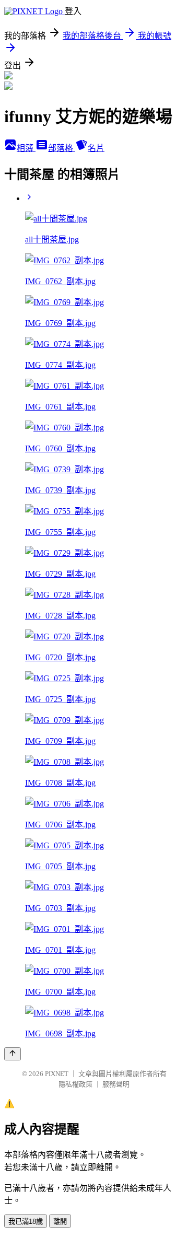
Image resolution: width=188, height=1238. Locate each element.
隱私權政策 (75, 1084)
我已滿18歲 (25, 1221)
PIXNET (56, 1074)
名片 (96, 148)
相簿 (26, 148)
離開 (60, 1221)
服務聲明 (116, 1084)
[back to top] (12, 1053)
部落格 (61, 148)
